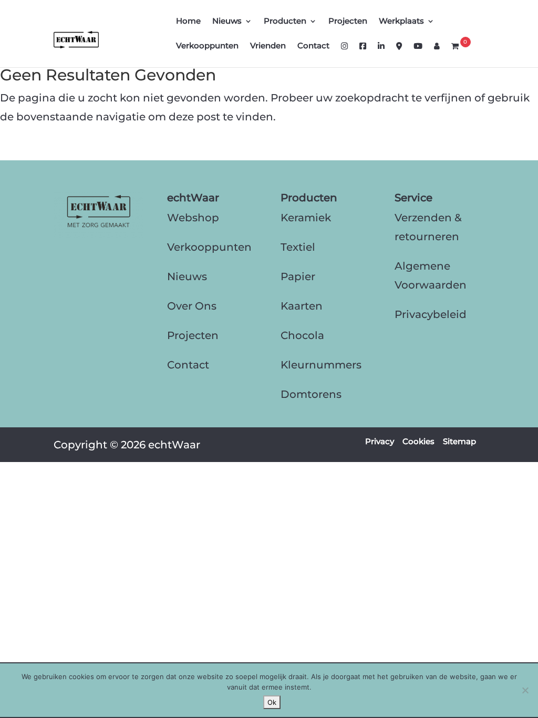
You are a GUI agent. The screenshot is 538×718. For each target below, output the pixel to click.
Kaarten (302, 306)
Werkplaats (401, 21)
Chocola (302, 335)
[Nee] (525, 690)
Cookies (418, 441)
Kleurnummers (321, 364)
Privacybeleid (431, 314)
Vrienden (268, 46)
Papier (298, 276)
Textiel (298, 247)
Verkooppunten (207, 46)
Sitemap (459, 441)
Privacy (379, 441)
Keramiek (306, 217)
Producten (285, 21)
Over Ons (191, 306)
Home (188, 21)
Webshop (193, 217)
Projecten (347, 21)
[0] (455, 54)
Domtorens (311, 394)
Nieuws (227, 21)
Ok (271, 702)
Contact (313, 46)
